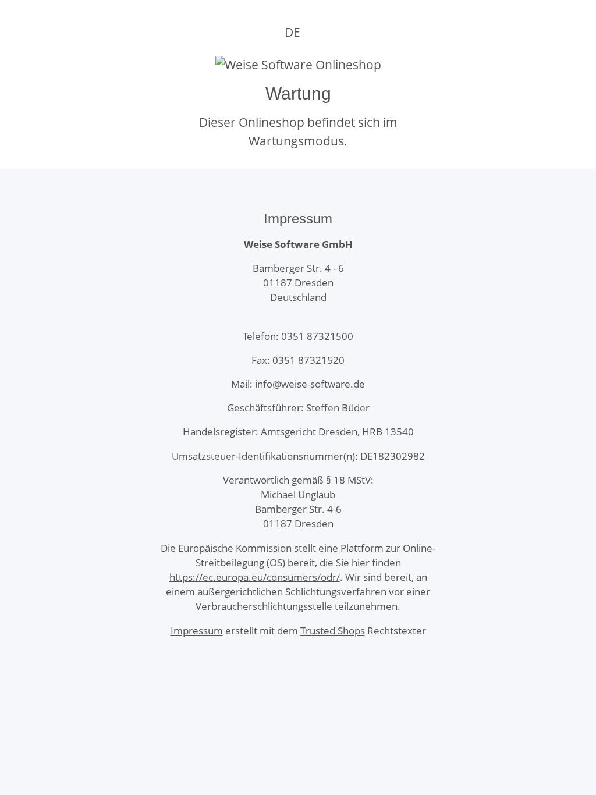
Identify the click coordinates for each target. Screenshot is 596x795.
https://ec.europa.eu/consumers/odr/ (254, 577)
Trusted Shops (332, 630)
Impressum (197, 630)
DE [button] (292, 32)
